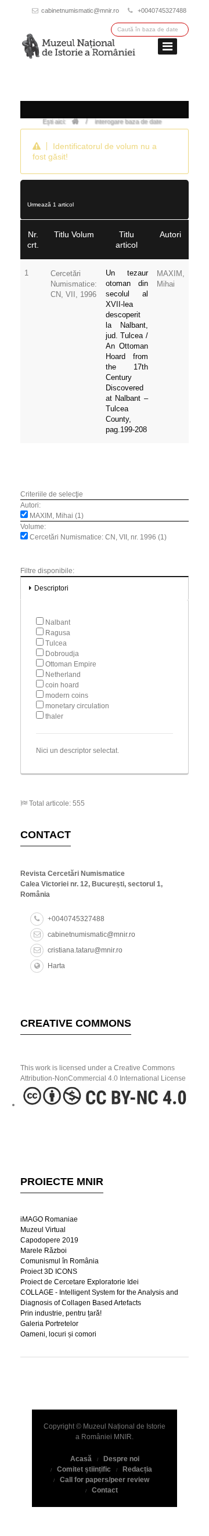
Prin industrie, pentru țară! (61, 1313)
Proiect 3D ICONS (48, 1271)
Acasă (81, 1459)
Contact (105, 1490)
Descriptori (51, 588)
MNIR (123, 1437)
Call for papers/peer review (104, 1480)
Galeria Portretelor (49, 1324)
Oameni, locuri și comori (58, 1334)
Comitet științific (84, 1469)
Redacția (137, 1469)
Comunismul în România (59, 1261)
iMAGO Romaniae (49, 1219)
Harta (56, 966)
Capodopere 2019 (49, 1240)
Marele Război (43, 1251)
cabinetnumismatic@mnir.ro (80, 10)
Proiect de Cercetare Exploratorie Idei (79, 1282)
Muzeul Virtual (43, 1230)
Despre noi (121, 1459)
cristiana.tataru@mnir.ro (85, 950)
